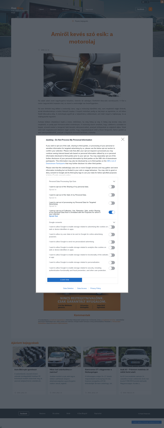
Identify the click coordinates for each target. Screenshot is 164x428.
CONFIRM (64, 280)
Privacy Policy (95, 288)
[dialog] (82, 214)
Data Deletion (68, 288)
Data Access (82, 288)
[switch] (112, 186)
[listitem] (82, 181)
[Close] (123, 140)
